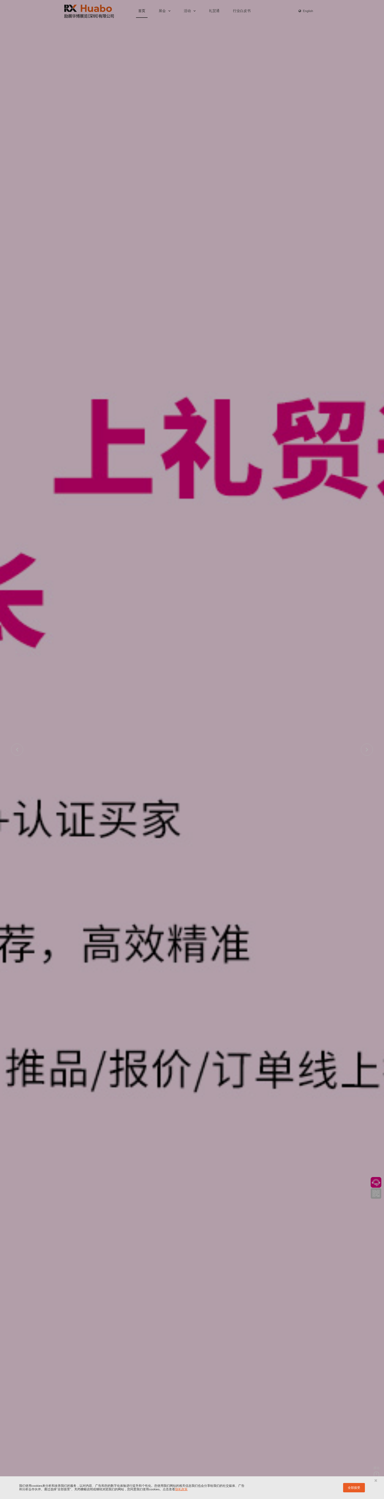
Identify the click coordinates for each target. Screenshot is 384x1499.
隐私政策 (181, 1489)
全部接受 (354, 1487)
